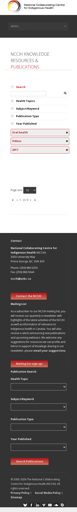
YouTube (50, 505)
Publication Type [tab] (27, 116)
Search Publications (29, 461)
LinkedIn (37, 505)
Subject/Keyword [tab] (27, 108)
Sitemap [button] (16, 497)
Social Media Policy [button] (48, 493)
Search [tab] (20, 87)
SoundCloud (56, 505)
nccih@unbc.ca (21, 279)
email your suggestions (49, 350)
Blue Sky (25, 505)
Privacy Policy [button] (20, 493)
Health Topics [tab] (25, 101)
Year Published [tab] (26, 123)
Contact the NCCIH (28, 296)
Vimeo (43, 505)
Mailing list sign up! (29, 364)
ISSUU (62, 505)
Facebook (31, 505)
